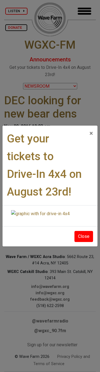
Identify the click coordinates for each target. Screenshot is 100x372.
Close (83, 236)
